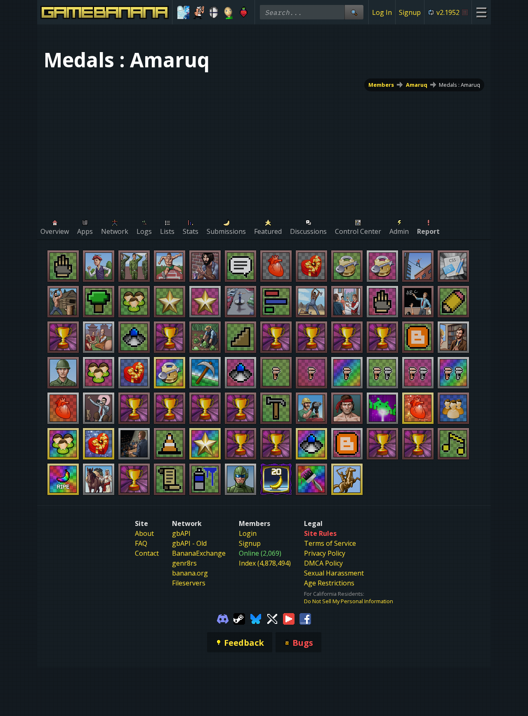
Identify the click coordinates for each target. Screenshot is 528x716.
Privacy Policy (324, 553)
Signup (410, 12)
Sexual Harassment (334, 573)
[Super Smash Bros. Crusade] (213, 12)
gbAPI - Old (189, 543)
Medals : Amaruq (459, 84)
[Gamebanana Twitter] (272, 618)
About (144, 533)
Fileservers (188, 583)
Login (248, 533)
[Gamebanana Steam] (239, 618)
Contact (147, 553)
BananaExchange (199, 553)
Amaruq (416, 84)
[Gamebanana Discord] (222, 618)
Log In (382, 12)
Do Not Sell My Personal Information (348, 601)
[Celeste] (243, 12)
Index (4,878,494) (265, 563)
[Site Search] (353, 12)
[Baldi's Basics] (228, 12)
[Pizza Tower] (198, 12)
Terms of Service (330, 543)
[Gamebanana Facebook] (305, 618)
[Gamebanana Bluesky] (255, 618)
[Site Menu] (481, 12)
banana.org (190, 573)
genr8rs (184, 563)
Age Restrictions (329, 583)
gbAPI (181, 533)
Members (381, 84)
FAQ (141, 543)
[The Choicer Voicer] (183, 12)
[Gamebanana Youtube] (288, 618)
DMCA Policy (323, 563)
